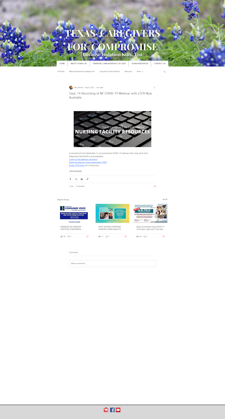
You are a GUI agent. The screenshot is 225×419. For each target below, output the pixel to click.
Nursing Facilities (76, 171)
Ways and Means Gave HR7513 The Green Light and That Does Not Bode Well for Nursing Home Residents (150, 228)
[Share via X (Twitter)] (76, 179)
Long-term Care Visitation (109, 71)
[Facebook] (112, 410)
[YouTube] (118, 410)
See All (165, 199)
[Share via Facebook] (70, 179)
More (139, 71)
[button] (164, 71)
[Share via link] (87, 179)
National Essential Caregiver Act (82, 71)
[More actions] (154, 87)
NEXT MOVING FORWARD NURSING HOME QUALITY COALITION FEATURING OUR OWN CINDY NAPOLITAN (110, 228)
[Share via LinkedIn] (82, 179)
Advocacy (128, 71)
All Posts (60, 71)
